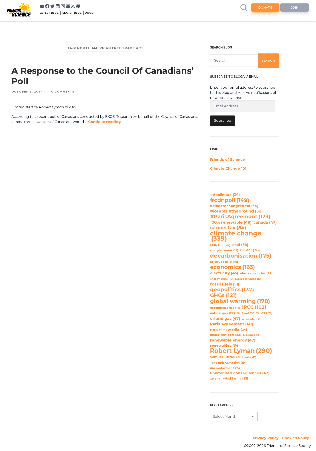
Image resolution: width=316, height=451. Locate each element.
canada (265, 222)
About (90, 12)
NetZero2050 (248, 313)
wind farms (235, 378)
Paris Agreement (231, 324)
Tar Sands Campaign (228, 362)
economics (232, 267)
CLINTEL (220, 245)
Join (295, 7)
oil (266, 313)
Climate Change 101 (228, 169)
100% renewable (231, 222)
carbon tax (228, 227)
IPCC (254, 307)
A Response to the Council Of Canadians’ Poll (102, 75)
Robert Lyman (241, 350)
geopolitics (232, 289)
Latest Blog (49, 12)
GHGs (223, 295)
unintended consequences (240, 373)
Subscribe (222, 120)
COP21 (250, 250)
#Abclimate (225, 195)
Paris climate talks (228, 329)
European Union (248, 279)
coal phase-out (224, 250)
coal (240, 245)
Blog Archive (221, 405)
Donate (265, 7)
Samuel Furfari (226, 357)
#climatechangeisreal (234, 206)
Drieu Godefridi (224, 261)
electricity (224, 273)
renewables (225, 345)
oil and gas (225, 318)
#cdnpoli (229, 200)
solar (250, 357)
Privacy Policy (266, 438)
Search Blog (72, 12)
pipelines (251, 335)
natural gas (222, 313)
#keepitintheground (236, 211)
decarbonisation (240, 255)
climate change (236, 236)
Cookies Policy (295, 438)
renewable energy (232, 340)
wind (215, 378)
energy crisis (221, 278)
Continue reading (104, 122)
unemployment (225, 368)
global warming (240, 301)
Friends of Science (227, 160)
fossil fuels (224, 284)
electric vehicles (256, 273)
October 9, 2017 (26, 91)
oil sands (251, 318)
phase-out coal (225, 334)
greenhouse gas (225, 307)
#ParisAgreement (240, 216)
